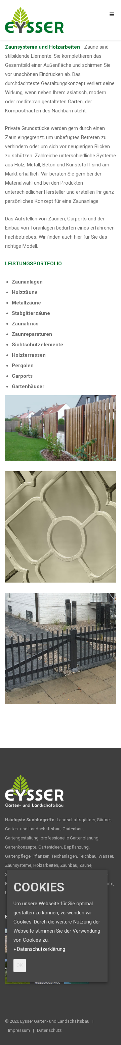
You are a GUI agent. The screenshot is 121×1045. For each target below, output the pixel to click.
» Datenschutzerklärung (39, 949)
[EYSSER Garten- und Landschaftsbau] (34, 20)
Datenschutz (49, 1030)
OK (19, 965)
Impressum (19, 1030)
